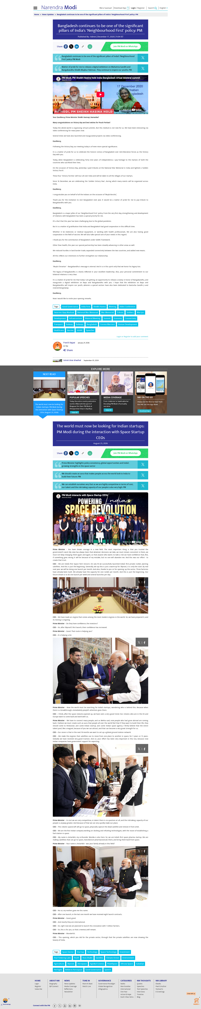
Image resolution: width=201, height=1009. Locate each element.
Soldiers (130, 312)
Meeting (112, 306)
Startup (80, 952)
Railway (69, 324)
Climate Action (112, 958)
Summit (107, 318)
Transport (58, 324)
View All (74, 412)
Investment (125, 952)
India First (85, 306)
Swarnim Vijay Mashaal (64, 312)
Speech (108, 969)
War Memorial (107, 312)
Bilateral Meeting (92, 318)
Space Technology (108, 952)
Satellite (99, 958)
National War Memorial (87, 312)
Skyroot (70, 963)
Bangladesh (92, 324)
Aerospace (82, 963)
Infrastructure (75, 318)
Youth (76, 958)
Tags (56, 306)
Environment (128, 958)
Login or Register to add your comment (132, 336)
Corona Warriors (107, 324)
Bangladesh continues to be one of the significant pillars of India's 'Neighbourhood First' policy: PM (100, 28)
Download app (7, 1004)
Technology (92, 952)
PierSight (58, 969)
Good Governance (70, 306)
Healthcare (59, 330)
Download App (145, 411)
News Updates (48, 14)
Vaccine (70, 330)
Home (36, 14)
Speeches (90, 330)
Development (60, 318)
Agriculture (59, 963)
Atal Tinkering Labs (62, 958)
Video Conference (127, 306)
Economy (118, 318)
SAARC (80, 330)
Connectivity (130, 318)
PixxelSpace (112, 963)
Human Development (127, 324)
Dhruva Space (127, 963)
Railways (79, 324)
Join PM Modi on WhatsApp (126, 46)
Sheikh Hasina (99, 306)
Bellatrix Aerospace (73, 969)
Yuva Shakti (87, 958)
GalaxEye (140, 963)
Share (69, 350)
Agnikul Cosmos (97, 963)
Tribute (120, 312)
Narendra (59, 7)
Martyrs (140, 312)
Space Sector (68, 952)
